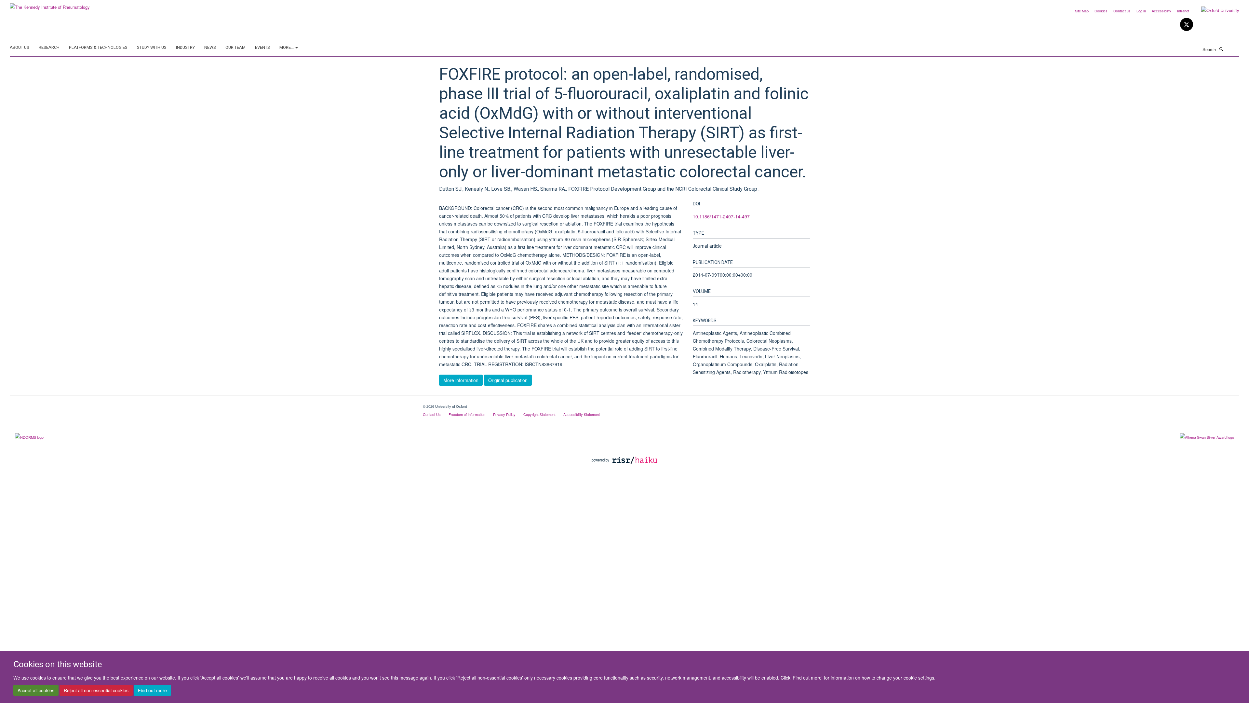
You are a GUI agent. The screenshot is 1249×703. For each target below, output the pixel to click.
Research (49, 47)
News (210, 47)
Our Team (235, 47)
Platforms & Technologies (98, 47)
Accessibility (1161, 10)
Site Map (1082, 10)
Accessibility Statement (581, 414)
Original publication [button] (508, 380)
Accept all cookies (36, 690)
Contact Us (432, 414)
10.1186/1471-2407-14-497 (721, 216)
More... (287, 47)
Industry (185, 47)
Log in (1141, 10)
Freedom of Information (467, 414)
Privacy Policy (504, 414)
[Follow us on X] (1186, 24)
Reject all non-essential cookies (96, 690)
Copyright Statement (539, 414)
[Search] (1221, 48)
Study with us (152, 47)
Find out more (152, 690)
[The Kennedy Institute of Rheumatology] (50, 5)
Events (262, 47)
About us (19, 47)
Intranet (1183, 10)
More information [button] (460, 380)
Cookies (1101, 10)
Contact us (1122, 10)
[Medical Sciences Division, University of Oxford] (211, 404)
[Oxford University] (1215, 10)
